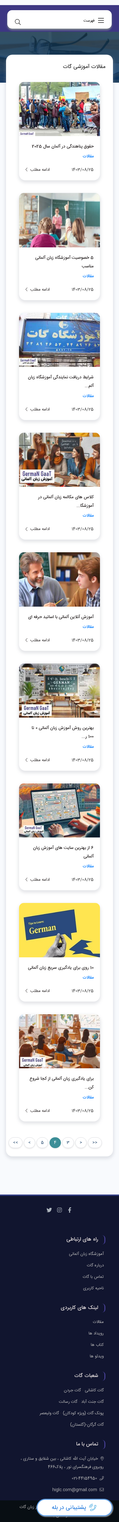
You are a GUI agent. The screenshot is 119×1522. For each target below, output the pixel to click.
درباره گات (95, 1265)
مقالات (88, 156)
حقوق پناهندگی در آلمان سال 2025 (63, 146)
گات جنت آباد (92, 1401)
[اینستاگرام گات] (60, 1210)
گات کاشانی (94, 1390)
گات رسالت (68, 1401)
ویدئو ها (97, 1356)
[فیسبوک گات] (70, 1210)
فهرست (89, 20)
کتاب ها (97, 1344)
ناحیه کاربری (93, 1288)
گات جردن (72, 1390)
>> (15, 1142)
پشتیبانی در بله (69, 1507)
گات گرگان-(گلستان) (87, 1424)
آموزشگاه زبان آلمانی (86, 1253)
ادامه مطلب (40, 169)
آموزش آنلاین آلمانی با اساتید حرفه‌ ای (61, 617)
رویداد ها (96, 1333)
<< (94, 1142)
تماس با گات (93, 1276)
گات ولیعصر (49, 1413)
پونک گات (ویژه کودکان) (83, 1413)
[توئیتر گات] (49, 1210)
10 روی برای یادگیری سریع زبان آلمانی (61, 967)
